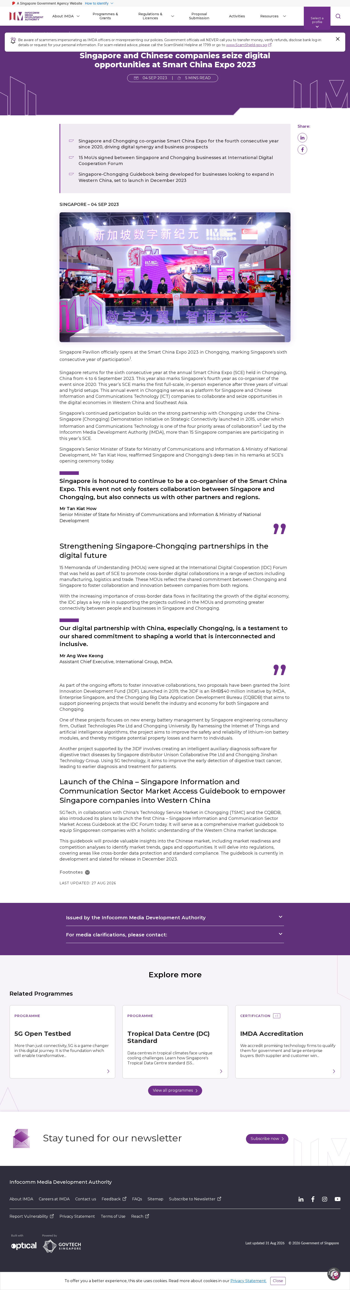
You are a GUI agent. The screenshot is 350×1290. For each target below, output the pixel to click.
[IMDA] (26, 16)
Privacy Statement (77, 1216)
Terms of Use (113, 1216)
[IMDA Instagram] (324, 1199)
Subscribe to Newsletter (192, 1199)
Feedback (111, 1199)
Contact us (85, 1199)
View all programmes (173, 1090)
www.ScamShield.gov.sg (246, 45)
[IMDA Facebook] (313, 1199)
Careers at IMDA (54, 1199)
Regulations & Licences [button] (150, 16)
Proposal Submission (199, 16)
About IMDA (21, 1199)
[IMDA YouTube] (337, 1199)
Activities (237, 16)
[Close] (337, 39)
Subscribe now (265, 1138)
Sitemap (155, 1199)
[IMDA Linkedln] (301, 1199)
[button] (302, 137)
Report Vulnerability (29, 1216)
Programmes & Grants (105, 16)
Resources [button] (269, 16)
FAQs (137, 1199)
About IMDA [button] (63, 16)
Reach (137, 1216)
